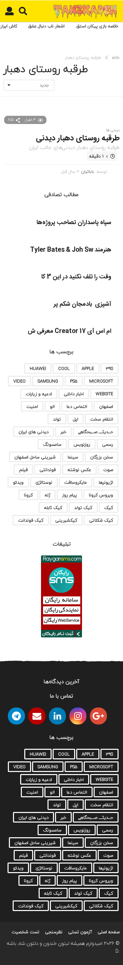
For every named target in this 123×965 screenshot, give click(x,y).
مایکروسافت (75, 482)
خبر (63, 432)
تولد (57, 419)
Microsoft (101, 381)
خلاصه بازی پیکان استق (97, 26)
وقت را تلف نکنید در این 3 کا (76, 277)
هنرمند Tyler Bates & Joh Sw (70, 250)
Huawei (38, 368)
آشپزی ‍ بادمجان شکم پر (82, 304)
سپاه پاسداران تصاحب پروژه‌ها (74, 223)
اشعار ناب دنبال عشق (46, 26)
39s (109, 368)
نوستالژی (44, 482)
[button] (23, 11)
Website (104, 394)
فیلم (23, 469)
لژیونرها (106, 482)
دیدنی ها (113, 130)
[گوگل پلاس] (98, 716)
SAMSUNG (48, 381)
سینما (73, 457)
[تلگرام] (16, 716)
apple (88, 368)
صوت (108, 469)
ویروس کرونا (101, 495)
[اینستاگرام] (77, 716)
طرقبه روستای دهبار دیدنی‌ (78, 138)
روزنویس (81, 444)
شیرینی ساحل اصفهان (35, 457)
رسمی (107, 444)
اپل (75, 419)
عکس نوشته (79, 469)
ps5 (73, 381)
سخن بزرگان (101, 457)
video (19, 381)
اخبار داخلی (74, 394)
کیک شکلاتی (101, 520)
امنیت (32, 406)
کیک (108, 507)
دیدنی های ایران (33, 432)
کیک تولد (83, 507)
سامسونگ (52, 444)
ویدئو (18, 482)
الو (52, 406)
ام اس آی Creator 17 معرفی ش (69, 331)
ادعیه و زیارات (39, 394)
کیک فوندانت (30, 520)
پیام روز (69, 495)
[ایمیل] (36, 716)
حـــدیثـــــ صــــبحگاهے (95, 432)
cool (64, 368)
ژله (47, 495)
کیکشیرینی (66, 520)
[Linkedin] (57, 716)
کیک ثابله (53, 507)
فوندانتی (48, 469)
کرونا (28, 495)
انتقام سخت (101, 419)
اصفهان (106, 406)
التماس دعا (77, 406)
